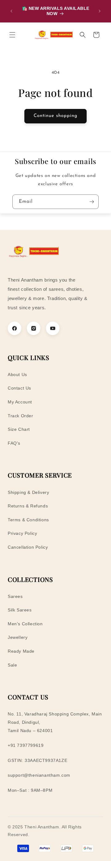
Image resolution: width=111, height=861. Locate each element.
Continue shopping (55, 116)
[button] (12, 35)
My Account (20, 401)
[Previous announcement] (11, 11)
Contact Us (19, 388)
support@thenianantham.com (39, 775)
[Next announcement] (99, 11)
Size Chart (19, 429)
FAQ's (14, 443)
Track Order (20, 415)
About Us (17, 374)
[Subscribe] (91, 201)
